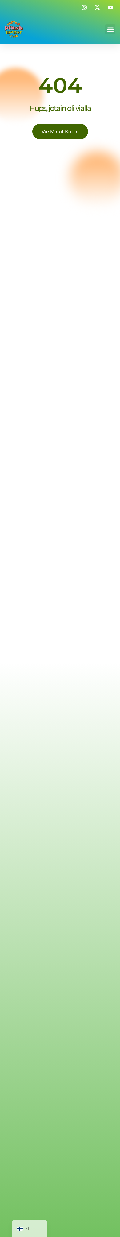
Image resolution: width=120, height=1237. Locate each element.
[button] (110, 29)
